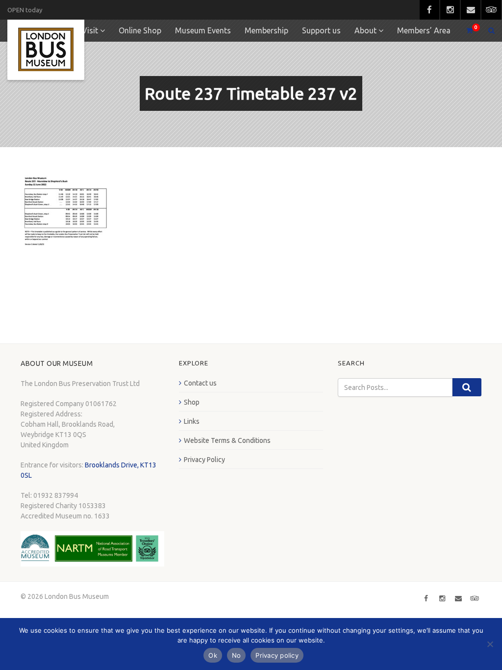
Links (192, 421)
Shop (192, 402)
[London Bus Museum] (46, 49)
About (365, 30)
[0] (465, 31)
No (236, 655)
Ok (212, 655)
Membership (266, 30)
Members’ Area (424, 30)
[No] (490, 644)
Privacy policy (277, 655)
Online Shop (140, 30)
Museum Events (203, 30)
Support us (321, 30)
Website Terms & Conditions (227, 440)
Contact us (200, 383)
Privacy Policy (204, 460)
